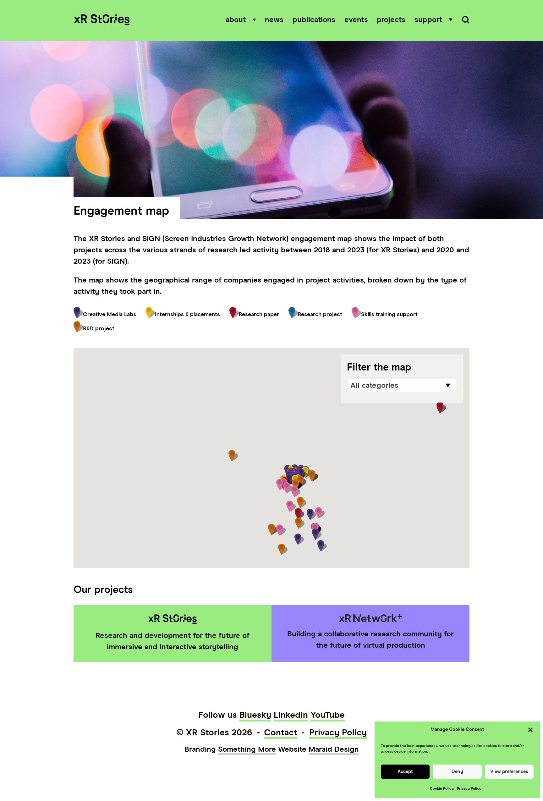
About (236, 20)
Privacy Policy (469, 789)
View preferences (509, 771)
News (274, 20)
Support (428, 20)
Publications (314, 20)
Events (356, 20)
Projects (391, 20)
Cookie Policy (442, 789)
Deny (457, 771)
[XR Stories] (102, 20)
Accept (405, 771)
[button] (530, 730)
